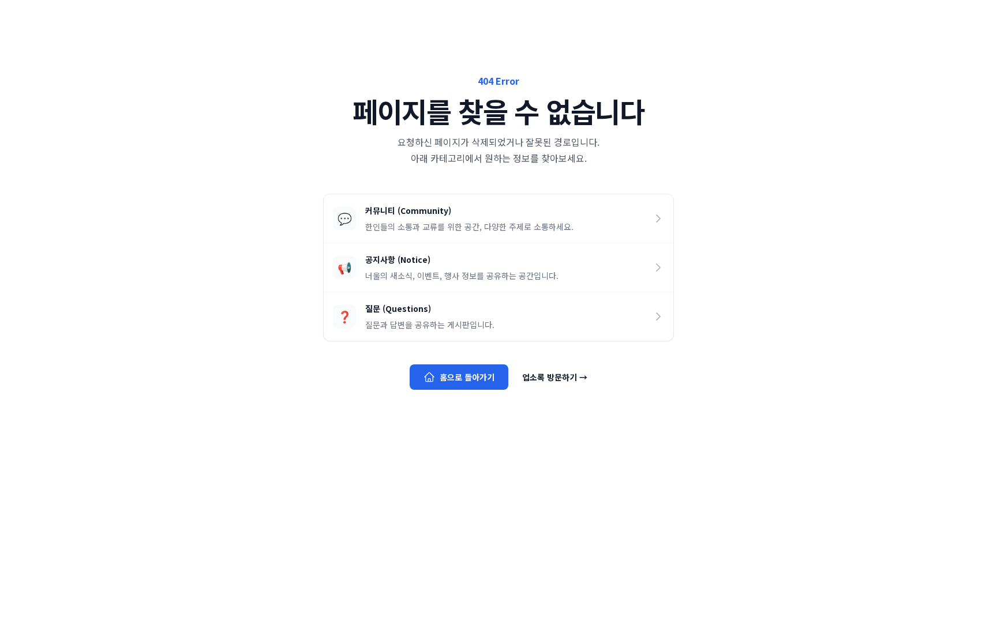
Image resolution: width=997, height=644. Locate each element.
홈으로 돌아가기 (467, 377)
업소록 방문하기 (554, 377)
